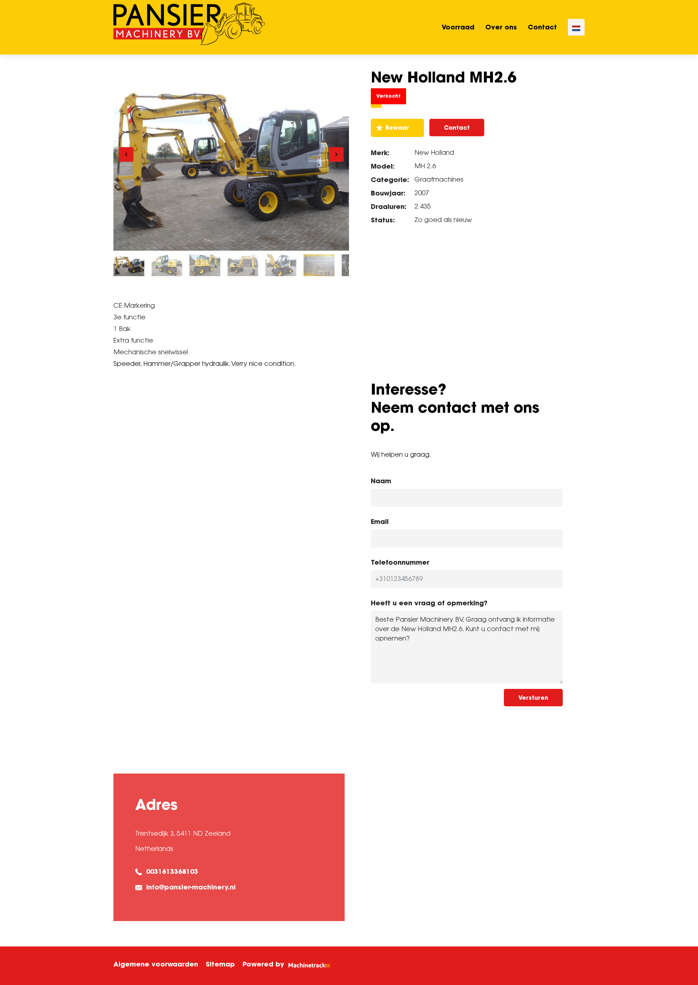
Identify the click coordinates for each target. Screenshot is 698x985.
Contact (542, 27)
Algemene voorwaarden (155, 964)
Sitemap (220, 964)
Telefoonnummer (400, 562)
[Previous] (126, 154)
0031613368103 (172, 871)
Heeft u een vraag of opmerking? (429, 603)
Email (380, 521)
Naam (381, 481)
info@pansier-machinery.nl (191, 887)
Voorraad (458, 27)
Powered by (263, 964)
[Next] (336, 154)
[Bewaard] (397, 128)
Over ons (501, 27)
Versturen (533, 697)
